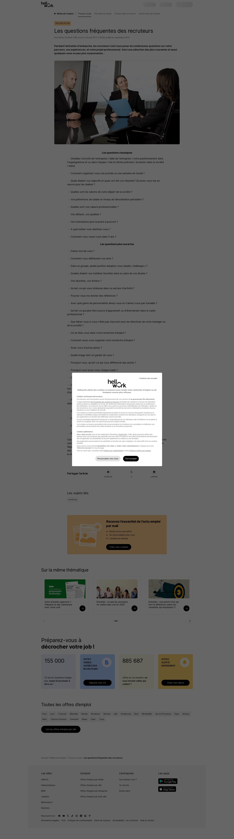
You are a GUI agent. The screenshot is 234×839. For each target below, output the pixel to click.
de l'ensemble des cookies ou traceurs (105, 402)
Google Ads (122, 434)
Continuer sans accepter (148, 378)
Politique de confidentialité (113, 451)
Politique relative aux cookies (140, 451)
